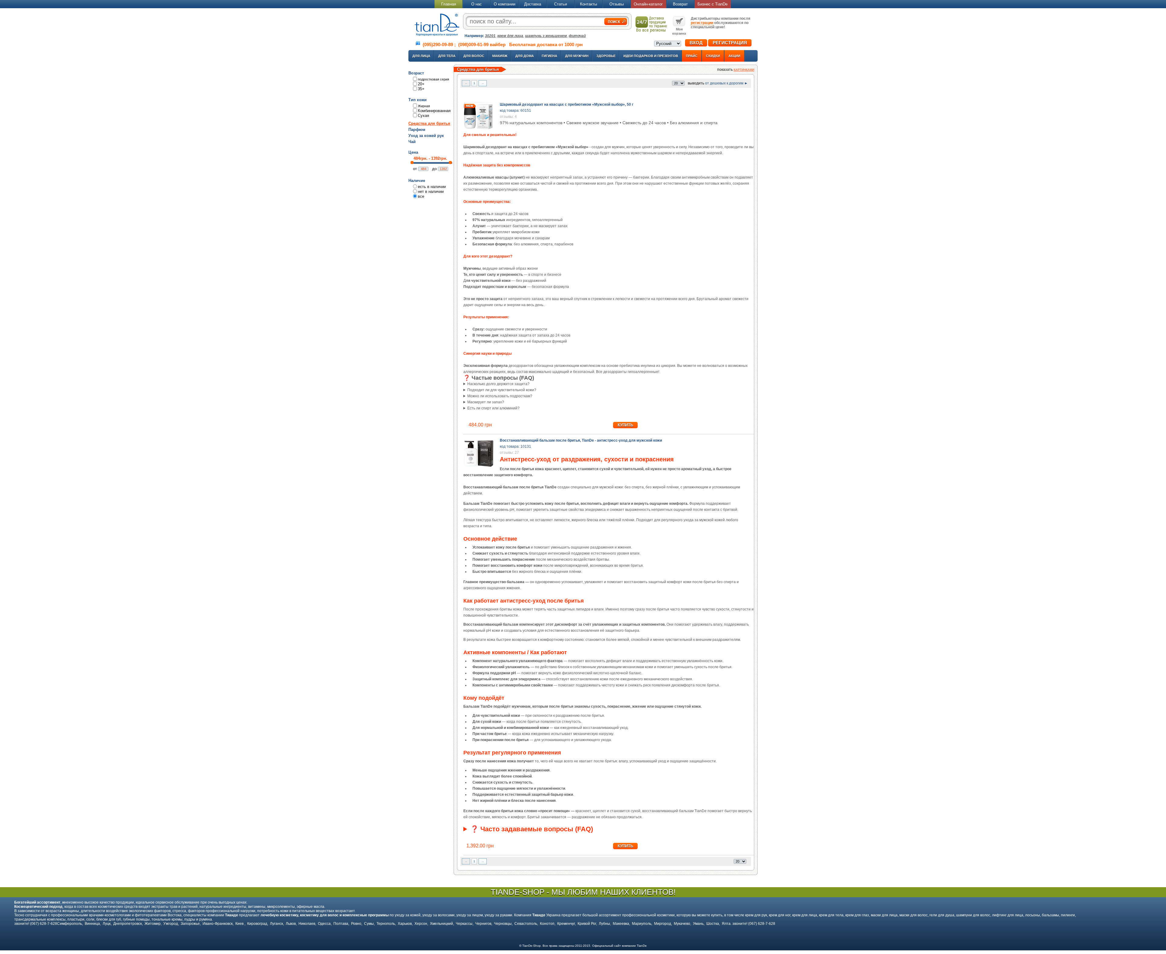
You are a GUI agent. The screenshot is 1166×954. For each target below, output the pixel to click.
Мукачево (682, 924)
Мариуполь (641, 924)
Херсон (420, 924)
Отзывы (616, 4)
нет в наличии (431, 191)
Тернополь (386, 924)
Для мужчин (576, 56)
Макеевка (621, 924)
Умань (698, 924)
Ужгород (170, 924)
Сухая (423, 115)
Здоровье (605, 56)
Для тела (446, 56)
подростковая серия (433, 79)
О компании (504, 4)
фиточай (577, 36)
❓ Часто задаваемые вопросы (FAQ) (531, 829)
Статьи (560, 4)
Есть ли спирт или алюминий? (493, 408)
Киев (239, 924)
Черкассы (464, 924)
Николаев (306, 924)
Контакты (588, 4)
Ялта (726, 924)
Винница (92, 924)
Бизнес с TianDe (712, 4)
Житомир (153, 924)
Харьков (405, 924)
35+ (421, 89)
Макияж (499, 56)
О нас (476, 4)
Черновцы (503, 924)
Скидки (713, 56)
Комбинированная (434, 110)
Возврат (680, 4)
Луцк (107, 924)
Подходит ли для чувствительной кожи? (501, 390)
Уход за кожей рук (426, 135)
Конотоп (547, 924)
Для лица (421, 56)
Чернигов (483, 924)
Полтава (340, 924)
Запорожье (190, 924)
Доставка (532, 4)
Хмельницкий (441, 924)
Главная (448, 4)
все (421, 196)
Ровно (356, 924)
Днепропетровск (127, 924)
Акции (734, 56)
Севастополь (525, 924)
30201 (490, 36)
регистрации (702, 23)
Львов (291, 924)
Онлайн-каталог (648, 4)
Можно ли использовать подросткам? (499, 396)
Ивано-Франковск (218, 924)
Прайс (691, 56)
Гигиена (549, 56)
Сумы (369, 924)
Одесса (324, 924)
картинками (744, 69)
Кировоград (257, 924)
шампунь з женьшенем (546, 36)
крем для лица (510, 36)
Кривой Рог (587, 924)
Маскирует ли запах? (485, 402)
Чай (412, 141)
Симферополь (69, 924)
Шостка (712, 924)
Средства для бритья (429, 123)
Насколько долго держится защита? (498, 384)
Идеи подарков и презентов (650, 56)
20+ (421, 84)
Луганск (276, 924)
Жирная (424, 106)
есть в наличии (432, 186)
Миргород (662, 924)
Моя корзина (679, 31)
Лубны (604, 924)
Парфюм (416, 129)
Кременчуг (566, 924)
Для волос (473, 56)
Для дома (524, 56)
